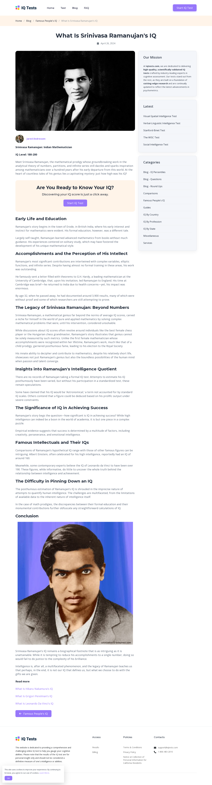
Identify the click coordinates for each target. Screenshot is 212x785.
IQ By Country (150, 214)
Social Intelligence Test (155, 144)
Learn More (44, 773)
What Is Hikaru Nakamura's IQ (34, 688)
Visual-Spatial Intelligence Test (160, 116)
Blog (75, 8)
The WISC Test (151, 137)
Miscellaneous (151, 235)
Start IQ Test (185, 8)
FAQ (86, 8)
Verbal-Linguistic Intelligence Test (161, 123)
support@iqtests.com (168, 747)
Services (147, 243)
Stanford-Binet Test (154, 130)
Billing (95, 752)
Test (63, 8)
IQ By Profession (152, 221)
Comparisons (150, 193)
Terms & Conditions (132, 747)
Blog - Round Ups (152, 186)
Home (50, 8)
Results (95, 747)
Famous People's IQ (46, 21)
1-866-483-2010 (165, 751)
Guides (147, 207)
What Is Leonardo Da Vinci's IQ (34, 703)
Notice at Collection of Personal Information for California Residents (134, 760)
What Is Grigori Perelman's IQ (33, 696)
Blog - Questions (152, 179)
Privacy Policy (129, 752)
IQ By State (149, 228)
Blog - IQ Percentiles (154, 172)
